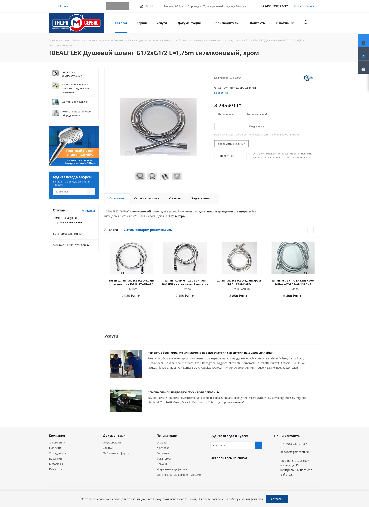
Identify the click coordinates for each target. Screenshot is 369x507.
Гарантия (163, 453)
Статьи (108, 448)
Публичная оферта (116, 453)
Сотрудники (57, 453)
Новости (55, 448)
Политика (55, 469)
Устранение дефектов (172, 469)
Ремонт (162, 464)
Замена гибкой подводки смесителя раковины (183, 392)
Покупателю (167, 436)
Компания (57, 436)
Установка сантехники (67, 233)
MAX (125, 6)
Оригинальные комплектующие (179, 474)
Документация (115, 436)
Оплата (162, 442)
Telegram (110, 6)
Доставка (163, 448)
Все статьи (87, 211)
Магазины (56, 464)
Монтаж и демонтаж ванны (71, 245)
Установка (164, 458)
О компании (57, 442)
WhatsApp (117, 6)
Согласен (277, 499)
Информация (112, 442)
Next (317, 230)
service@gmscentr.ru (294, 452)
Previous (311, 230)
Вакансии (55, 458)
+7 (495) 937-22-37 (274, 6)
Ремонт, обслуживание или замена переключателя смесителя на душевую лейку (210, 352)
